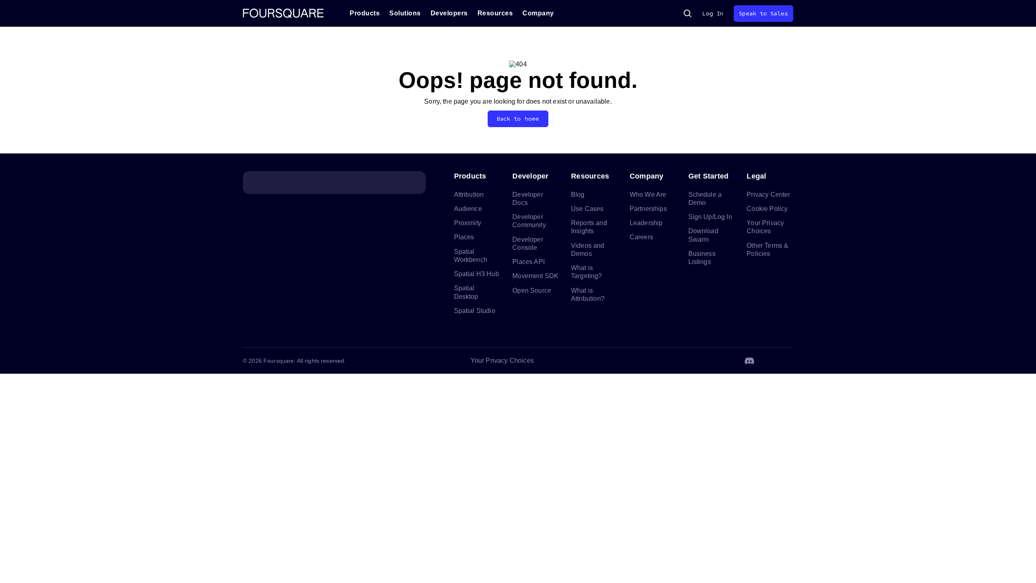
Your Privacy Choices (502, 360)
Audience (468, 208)
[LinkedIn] (710, 361)
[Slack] (788, 361)
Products (365, 13)
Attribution (469, 194)
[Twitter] (730, 361)
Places (464, 237)
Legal (756, 176)
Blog (578, 194)
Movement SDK (535, 275)
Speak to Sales (763, 13)
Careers (641, 237)
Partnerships (648, 208)
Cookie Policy (767, 208)
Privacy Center (768, 194)
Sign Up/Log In (710, 216)
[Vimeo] (769, 361)
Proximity (467, 222)
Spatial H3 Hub (476, 273)
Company (538, 13)
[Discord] (749, 361)
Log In (712, 13)
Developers (449, 13)
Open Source (531, 290)
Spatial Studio (474, 310)
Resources (495, 13)
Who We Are (648, 194)
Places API (528, 261)
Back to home (518, 119)
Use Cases (587, 208)
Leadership (646, 222)
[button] (688, 13)
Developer (530, 176)
